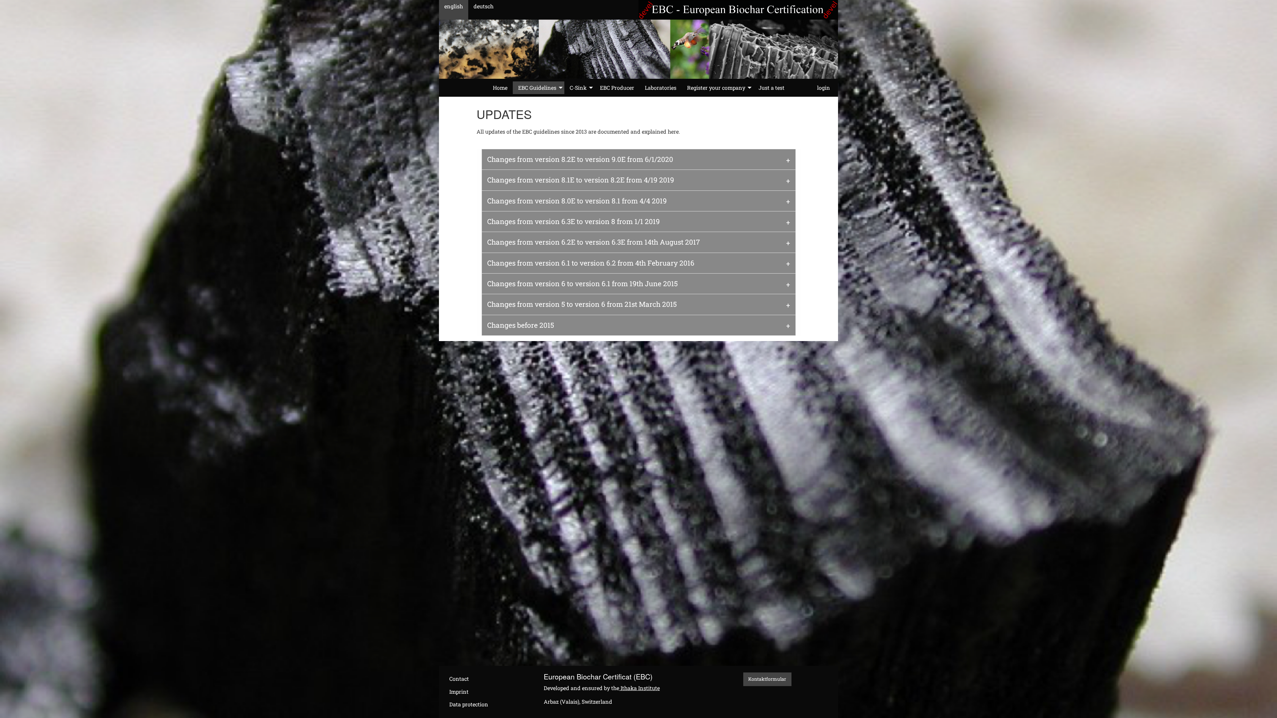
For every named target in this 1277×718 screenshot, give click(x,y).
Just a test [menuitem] (771, 87)
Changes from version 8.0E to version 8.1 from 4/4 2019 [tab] (577, 200)
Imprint (459, 691)
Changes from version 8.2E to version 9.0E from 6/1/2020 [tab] (580, 159)
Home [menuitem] (500, 87)
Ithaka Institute (639, 687)
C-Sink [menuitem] (578, 87)
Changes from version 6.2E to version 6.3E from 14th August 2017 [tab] (593, 242)
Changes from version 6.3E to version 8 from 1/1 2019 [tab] (573, 221)
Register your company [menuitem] (716, 87)
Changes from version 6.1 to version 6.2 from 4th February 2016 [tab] (590, 263)
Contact (459, 678)
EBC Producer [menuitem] (617, 87)
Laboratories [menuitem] (660, 87)
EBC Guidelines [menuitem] (537, 87)
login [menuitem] (823, 87)
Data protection (468, 704)
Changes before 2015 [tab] (520, 325)
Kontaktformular (767, 679)
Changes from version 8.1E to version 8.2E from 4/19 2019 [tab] (580, 179)
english (453, 6)
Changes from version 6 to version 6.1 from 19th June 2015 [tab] (582, 283)
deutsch (484, 6)
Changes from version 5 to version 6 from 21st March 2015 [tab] (582, 304)
